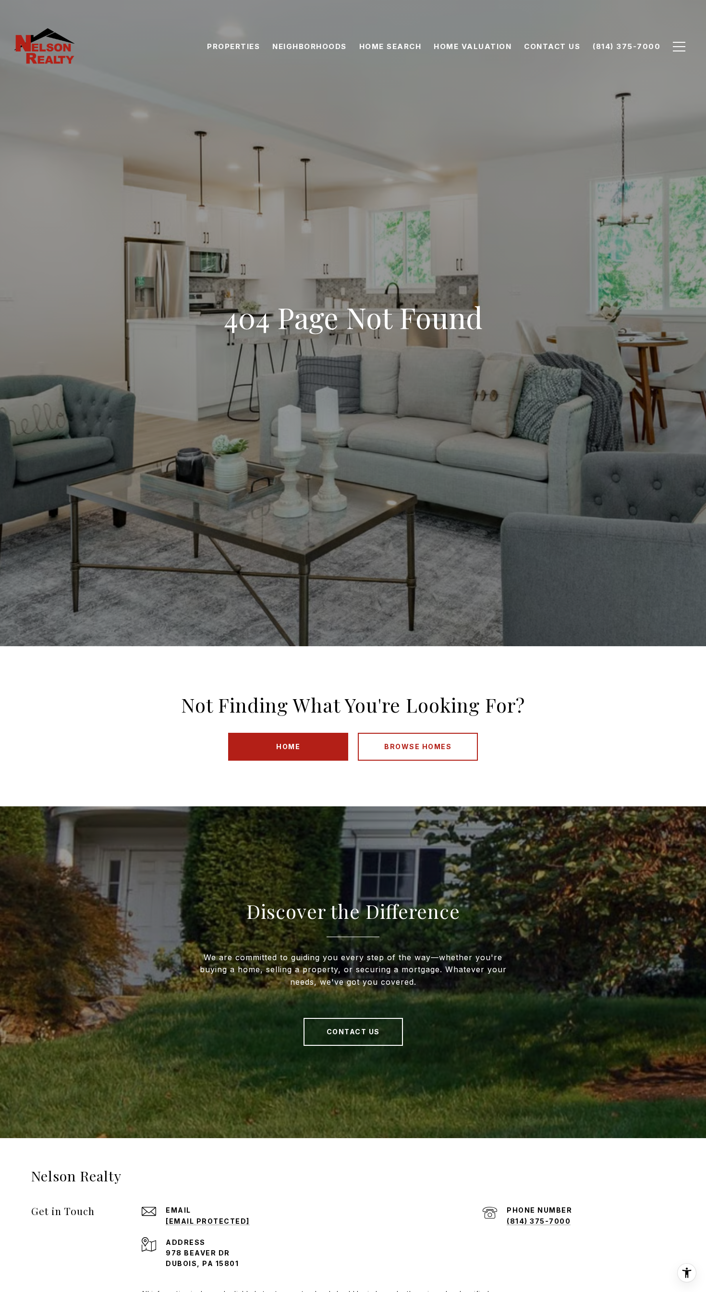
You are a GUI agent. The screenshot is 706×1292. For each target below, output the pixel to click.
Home (288, 746)
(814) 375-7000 (539, 1221)
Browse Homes (417, 746)
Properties (233, 46)
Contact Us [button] (353, 1032)
